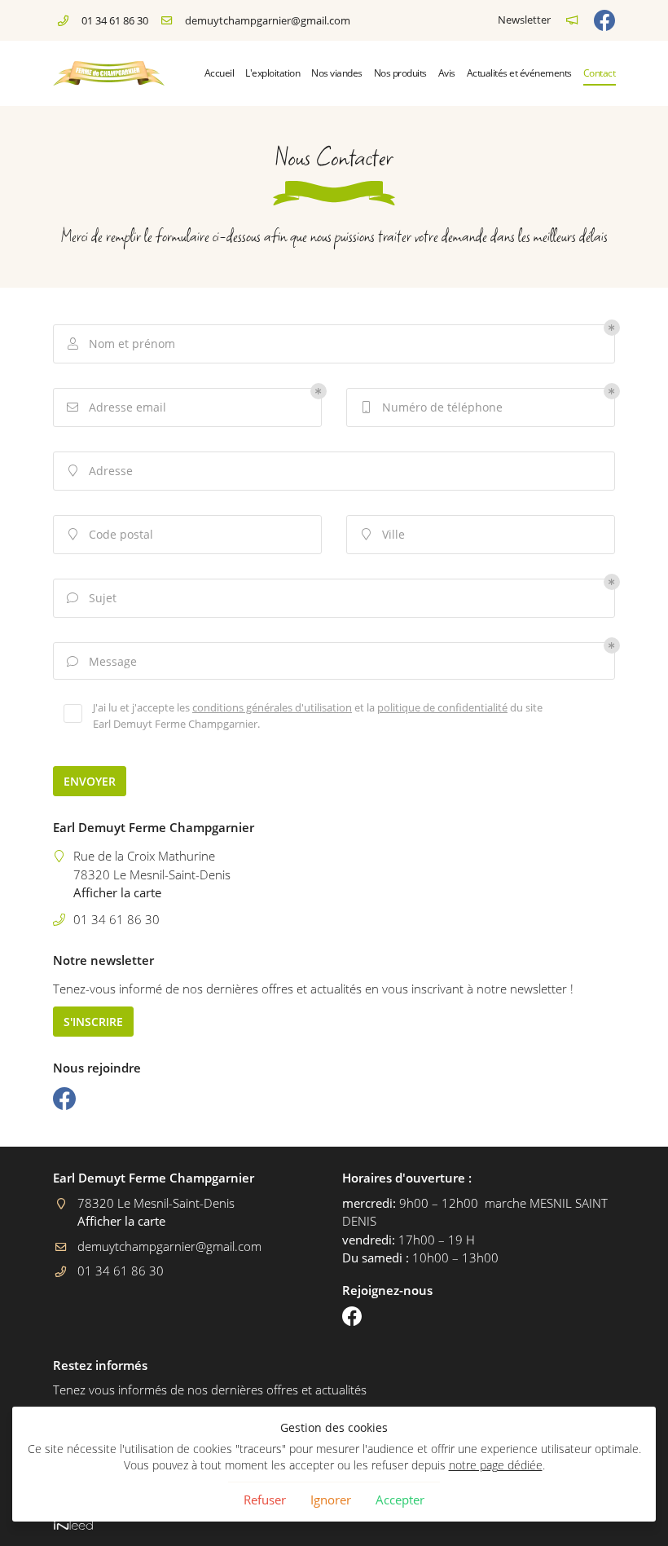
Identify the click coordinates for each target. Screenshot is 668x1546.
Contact (599, 73)
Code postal (111, 534)
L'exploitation (272, 73)
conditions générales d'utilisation (272, 707)
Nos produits (400, 73)
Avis (446, 73)
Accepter (400, 1499)
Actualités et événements (519, 73)
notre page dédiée (496, 1465)
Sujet (91, 598)
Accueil (219, 73)
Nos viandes (337, 73)
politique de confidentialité (442, 707)
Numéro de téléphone (433, 407)
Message (102, 661)
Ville (384, 534)
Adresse (101, 470)
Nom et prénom (122, 343)
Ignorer (330, 1499)
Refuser (265, 1499)
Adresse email (116, 407)
